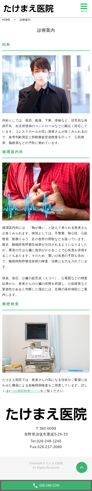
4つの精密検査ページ (24, 391)
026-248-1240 (49, 441)
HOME (6, 19)
